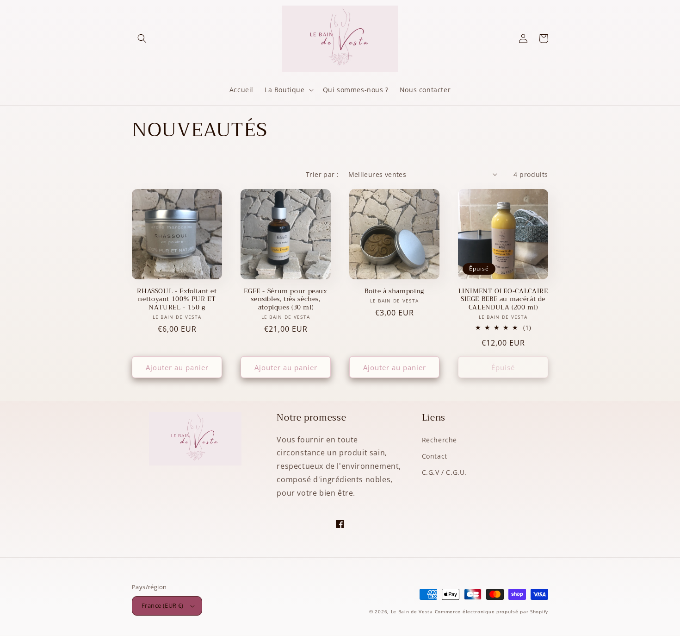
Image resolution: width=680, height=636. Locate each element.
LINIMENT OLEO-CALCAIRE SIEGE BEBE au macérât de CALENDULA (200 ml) (503, 299)
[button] (142, 38)
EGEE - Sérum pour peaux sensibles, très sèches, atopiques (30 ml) (286, 299)
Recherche (439, 439)
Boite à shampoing (394, 291)
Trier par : (322, 174)
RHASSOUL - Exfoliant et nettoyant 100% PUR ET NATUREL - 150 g (177, 299)
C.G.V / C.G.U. (444, 472)
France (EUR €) (163, 605)
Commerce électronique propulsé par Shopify (491, 611)
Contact (434, 456)
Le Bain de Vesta (412, 611)
